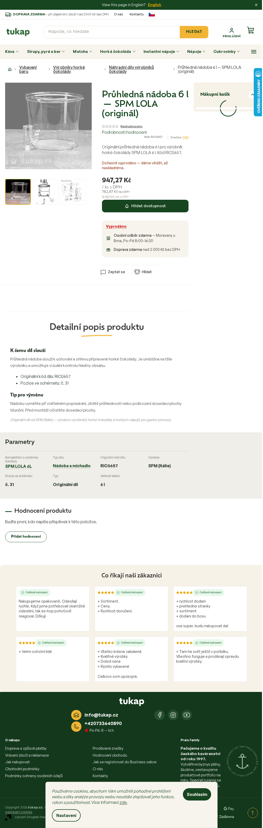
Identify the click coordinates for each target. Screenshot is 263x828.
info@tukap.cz (101, 715)
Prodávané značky (108, 748)
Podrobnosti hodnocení (124, 132)
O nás (118, 14)
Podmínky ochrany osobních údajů (34, 775)
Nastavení (66, 815)
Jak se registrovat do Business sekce (124, 761)
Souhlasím (197, 794)
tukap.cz (173, 715)
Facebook (159, 715)
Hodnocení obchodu (110, 755)
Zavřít (131, 263)
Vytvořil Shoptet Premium (34, 817)
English (154, 5)
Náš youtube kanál (187, 715)
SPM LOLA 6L (18, 466)
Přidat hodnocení (26, 537)
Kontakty (137, 14)
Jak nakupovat (17, 761)
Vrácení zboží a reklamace (27, 755)
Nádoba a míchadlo (72, 465)
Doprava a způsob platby (25, 748)
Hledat (194, 32)
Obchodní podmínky (22, 768)
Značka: (179, 137)
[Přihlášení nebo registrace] (231, 32)
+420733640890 (103, 723)
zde (123, 802)
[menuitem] (12, 52)
